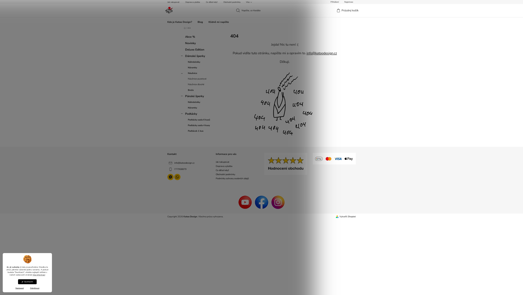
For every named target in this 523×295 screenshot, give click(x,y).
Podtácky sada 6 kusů (199, 119)
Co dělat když (211, 2)
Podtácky (191, 114)
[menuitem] (180, 22)
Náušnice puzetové (197, 78)
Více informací (39, 274)
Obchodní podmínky (232, 2)
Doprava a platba (192, 2)
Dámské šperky (195, 56)
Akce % (190, 37)
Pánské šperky (194, 96)
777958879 (180, 169)
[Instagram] (278, 202)
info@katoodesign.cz (322, 53)
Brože (191, 90)
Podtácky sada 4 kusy (199, 125)
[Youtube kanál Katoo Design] (245, 202)
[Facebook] (261, 202)
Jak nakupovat (173, 2)
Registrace (348, 2)
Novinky (190, 43)
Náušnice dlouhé (196, 84)
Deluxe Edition (194, 49)
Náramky (192, 67)
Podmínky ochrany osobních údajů (232, 178)
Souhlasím (28, 281)
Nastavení (19, 288)
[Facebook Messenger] (170, 177)
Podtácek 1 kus (195, 130)
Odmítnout (34, 288)
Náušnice (192, 73)
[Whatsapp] (177, 177)
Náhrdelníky (194, 62)
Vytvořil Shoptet (348, 216)
